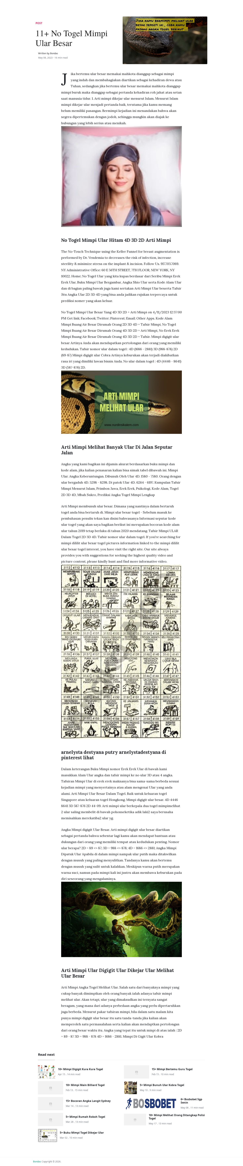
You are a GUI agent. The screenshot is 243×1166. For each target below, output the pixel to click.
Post (39, 23)
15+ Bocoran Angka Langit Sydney (88, 1101)
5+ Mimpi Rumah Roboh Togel (85, 1117)
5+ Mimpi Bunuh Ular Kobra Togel (162, 1085)
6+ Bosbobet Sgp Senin (191, 1100)
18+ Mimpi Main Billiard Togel (85, 1085)
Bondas (37, 1161)
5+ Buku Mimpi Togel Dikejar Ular (82, 1132)
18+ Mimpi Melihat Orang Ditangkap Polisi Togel (177, 1116)
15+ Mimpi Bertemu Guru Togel (172, 1069)
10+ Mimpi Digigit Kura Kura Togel (80, 1069)
